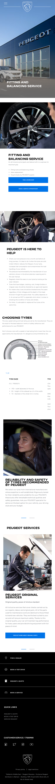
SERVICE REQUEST (10, 719)
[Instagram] (23, 744)
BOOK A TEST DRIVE (11, 716)
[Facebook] (6, 744)
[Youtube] (32, 744)
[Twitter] (14, 744)
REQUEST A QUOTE (11, 714)
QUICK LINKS (10, 707)
